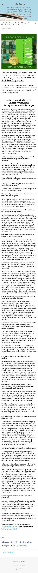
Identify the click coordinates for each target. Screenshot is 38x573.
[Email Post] (2, 538)
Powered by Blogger (19, 561)
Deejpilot (23, 565)
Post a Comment (8, 552)
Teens (13, 546)
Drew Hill (14, 542)
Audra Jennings (19, 4)
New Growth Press (26, 542)
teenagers (5, 546)
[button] (35, 23)
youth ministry (22, 546)
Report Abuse (19, 569)
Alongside (5, 542)
